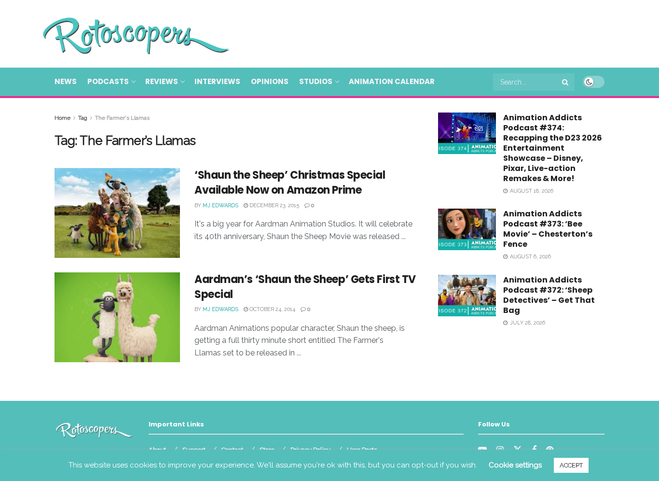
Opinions (269, 81)
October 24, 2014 (271, 309)
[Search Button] (566, 82)
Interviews (217, 81)
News (66, 81)
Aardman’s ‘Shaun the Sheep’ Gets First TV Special (305, 287)
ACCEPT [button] (571, 465)
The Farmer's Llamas (122, 117)
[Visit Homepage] (122, 33)
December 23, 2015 (273, 205)
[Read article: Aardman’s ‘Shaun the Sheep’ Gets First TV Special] (117, 317)
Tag (82, 117)
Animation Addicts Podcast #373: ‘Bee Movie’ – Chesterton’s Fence (547, 229)
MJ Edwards (220, 205)
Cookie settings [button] (515, 465)
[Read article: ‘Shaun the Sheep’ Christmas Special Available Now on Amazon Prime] (117, 213)
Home (62, 117)
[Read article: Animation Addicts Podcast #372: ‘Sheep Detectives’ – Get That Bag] (467, 295)
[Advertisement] (428, 32)
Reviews (161, 81)
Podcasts (108, 81)
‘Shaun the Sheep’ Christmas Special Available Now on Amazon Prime (289, 183)
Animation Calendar (392, 81)
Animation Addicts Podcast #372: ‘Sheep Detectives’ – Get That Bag (549, 295)
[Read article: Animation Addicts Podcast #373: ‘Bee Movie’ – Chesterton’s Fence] (467, 229)
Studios (315, 81)
